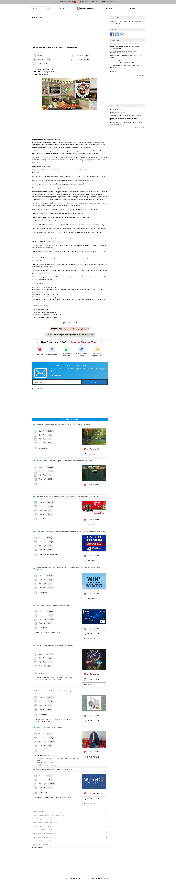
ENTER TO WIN (93, 634)
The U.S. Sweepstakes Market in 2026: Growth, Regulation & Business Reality (123, 52)
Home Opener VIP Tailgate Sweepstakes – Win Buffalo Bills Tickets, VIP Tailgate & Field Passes (70, 531)
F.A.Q (97, 2)
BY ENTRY (63, 8)
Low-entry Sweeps (68, 2)
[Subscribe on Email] (121, 34)
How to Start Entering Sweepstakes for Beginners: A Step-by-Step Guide (125, 47)
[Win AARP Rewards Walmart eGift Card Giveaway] (94, 789)
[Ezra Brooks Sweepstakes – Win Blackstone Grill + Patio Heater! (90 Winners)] (94, 444)
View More (91, 454)
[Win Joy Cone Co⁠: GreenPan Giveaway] (94, 747)
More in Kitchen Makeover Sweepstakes (45, 822)
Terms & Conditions (96, 878)
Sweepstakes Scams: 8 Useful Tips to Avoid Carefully (125, 115)
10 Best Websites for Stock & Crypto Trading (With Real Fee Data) (126, 66)
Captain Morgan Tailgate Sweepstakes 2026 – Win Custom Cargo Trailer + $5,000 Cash (67, 497)
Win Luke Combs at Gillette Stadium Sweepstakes (54, 645)
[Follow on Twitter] (117, 34)
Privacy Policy (83, 878)
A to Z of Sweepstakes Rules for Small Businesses (125, 63)
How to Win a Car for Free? (118, 112)
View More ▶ (139, 75)
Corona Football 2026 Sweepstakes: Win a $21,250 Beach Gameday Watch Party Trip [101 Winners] (68, 568)
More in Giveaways (38, 811)
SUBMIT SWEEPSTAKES (109, 2)
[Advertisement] (70, 31)
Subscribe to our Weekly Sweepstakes (70, 365)
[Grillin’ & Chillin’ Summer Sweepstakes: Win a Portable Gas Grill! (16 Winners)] (94, 480)
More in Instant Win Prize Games (42, 826)
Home (67, 878)
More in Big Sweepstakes (40, 844)
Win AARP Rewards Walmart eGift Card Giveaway (54, 770)
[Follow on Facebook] (112, 34)
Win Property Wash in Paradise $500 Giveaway (53, 605)
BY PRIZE (109, 8)
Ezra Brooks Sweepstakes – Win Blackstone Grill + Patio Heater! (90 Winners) (64, 424)
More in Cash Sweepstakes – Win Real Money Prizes (48, 815)
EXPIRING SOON (83, 2)
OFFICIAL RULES (89, 639)
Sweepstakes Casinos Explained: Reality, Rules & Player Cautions (126, 56)
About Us (74, 878)
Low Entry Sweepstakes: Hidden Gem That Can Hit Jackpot (124, 119)
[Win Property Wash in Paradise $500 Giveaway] (94, 624)
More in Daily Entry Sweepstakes (42, 841)
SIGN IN (132, 8)
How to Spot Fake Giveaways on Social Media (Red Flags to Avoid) (126, 70)
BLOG (92, 2)
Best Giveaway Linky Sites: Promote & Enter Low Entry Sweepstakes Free (126, 123)
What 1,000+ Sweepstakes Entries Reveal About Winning (126, 44)
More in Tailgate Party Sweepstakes (44, 819)
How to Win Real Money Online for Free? (122, 110)
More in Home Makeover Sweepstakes (44, 833)
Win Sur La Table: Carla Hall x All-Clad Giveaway (53, 691)
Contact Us (107, 878)
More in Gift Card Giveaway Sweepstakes (45, 837)
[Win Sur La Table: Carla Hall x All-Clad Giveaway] (94, 711)
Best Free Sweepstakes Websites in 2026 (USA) (124, 60)
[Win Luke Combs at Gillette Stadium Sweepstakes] (94, 670)
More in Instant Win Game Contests (43, 830)
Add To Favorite (72, 323)
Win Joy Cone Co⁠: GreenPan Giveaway (49, 727)
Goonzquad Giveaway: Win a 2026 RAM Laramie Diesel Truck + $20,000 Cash (126, 22)
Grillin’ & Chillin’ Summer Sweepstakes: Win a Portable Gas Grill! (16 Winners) (64, 461)
